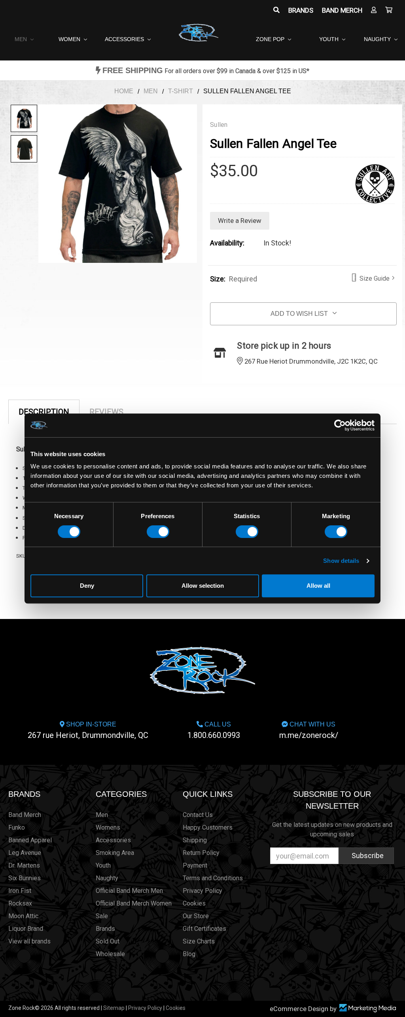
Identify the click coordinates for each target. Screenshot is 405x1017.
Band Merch (342, 10)
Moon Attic (23, 916)
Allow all (318, 585)
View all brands (29, 941)
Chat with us (308, 730)
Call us (213, 730)
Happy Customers (208, 827)
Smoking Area (115, 853)
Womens (108, 827)
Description (44, 412)
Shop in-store (88, 730)
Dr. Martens (24, 865)
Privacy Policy (202, 890)
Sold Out (107, 941)
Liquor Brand (25, 928)
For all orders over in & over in (205, 71)
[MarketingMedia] (367, 1008)
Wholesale (110, 954)
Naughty (378, 39)
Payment (195, 865)
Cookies (194, 903)
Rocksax (20, 903)
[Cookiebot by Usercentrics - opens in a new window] (340, 425)
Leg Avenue (24, 853)
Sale (102, 916)
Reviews (106, 412)
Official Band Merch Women (134, 903)
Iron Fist (19, 890)
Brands (300, 10)
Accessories (125, 39)
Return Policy (201, 853)
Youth (329, 39)
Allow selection (203, 585)
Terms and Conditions (213, 878)
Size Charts (199, 941)
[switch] (158, 531)
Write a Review (239, 221)
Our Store (196, 916)
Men (21, 39)
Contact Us (198, 815)
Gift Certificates (204, 928)
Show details (341, 560)
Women (70, 39)
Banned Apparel (30, 840)
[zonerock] (389, 10)
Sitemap (114, 1008)
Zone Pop (271, 39)
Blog (189, 954)
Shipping (195, 840)
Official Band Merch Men (129, 890)
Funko (16, 827)
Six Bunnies (24, 878)
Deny (87, 585)
